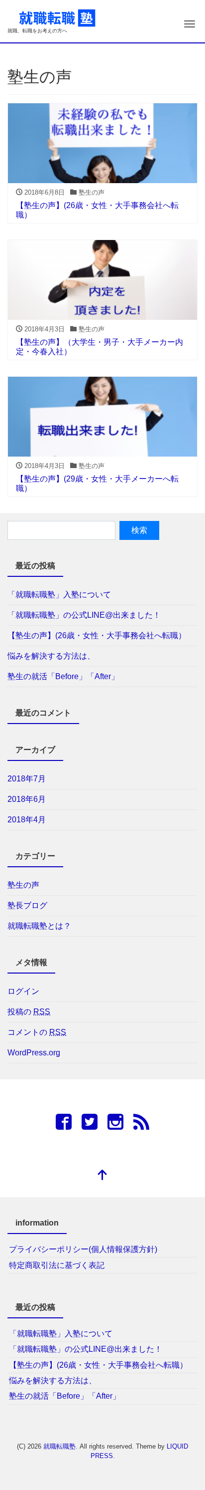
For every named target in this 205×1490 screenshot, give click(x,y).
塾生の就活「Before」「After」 (63, 676)
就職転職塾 (59, 1446)
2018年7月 (26, 778)
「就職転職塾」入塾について (59, 594)
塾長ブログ (27, 905)
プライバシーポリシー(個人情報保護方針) (83, 1249)
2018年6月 (26, 799)
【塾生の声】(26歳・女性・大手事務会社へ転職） (96, 635)
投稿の (28, 1011)
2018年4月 (26, 819)
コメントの (36, 1032)
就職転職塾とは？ (39, 926)
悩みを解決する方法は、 (51, 656)
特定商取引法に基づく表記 (56, 1265)
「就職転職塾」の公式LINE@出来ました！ (84, 615)
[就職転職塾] (57, 16)
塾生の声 (23, 885)
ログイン (23, 991)
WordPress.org (33, 1052)
